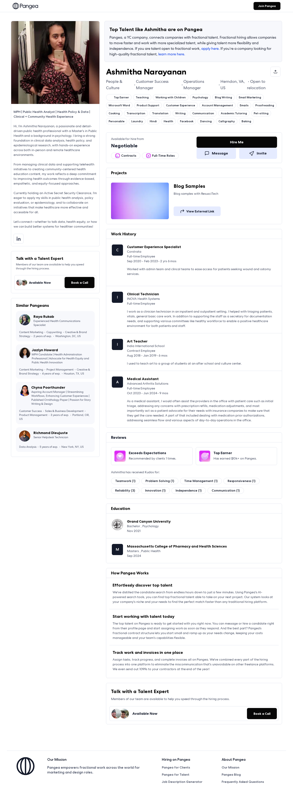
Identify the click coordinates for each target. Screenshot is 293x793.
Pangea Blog (231, 774)
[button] (79, 282)
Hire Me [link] (237, 142)
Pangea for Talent (175, 774)
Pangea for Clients (176, 767)
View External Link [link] (200, 211)
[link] (25, 6)
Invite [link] (262, 153)
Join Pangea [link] (267, 6)
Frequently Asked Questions (243, 782)
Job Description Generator (182, 782)
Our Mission (230, 767)
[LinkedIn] (20, 239)
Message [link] (220, 153)
